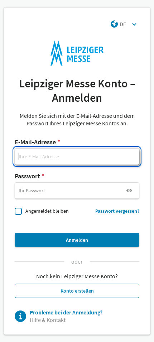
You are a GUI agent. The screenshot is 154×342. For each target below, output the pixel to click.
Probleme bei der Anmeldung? (66, 312)
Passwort (27, 176)
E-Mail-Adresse (35, 142)
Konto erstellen (77, 291)
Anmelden (77, 240)
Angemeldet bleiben (47, 211)
